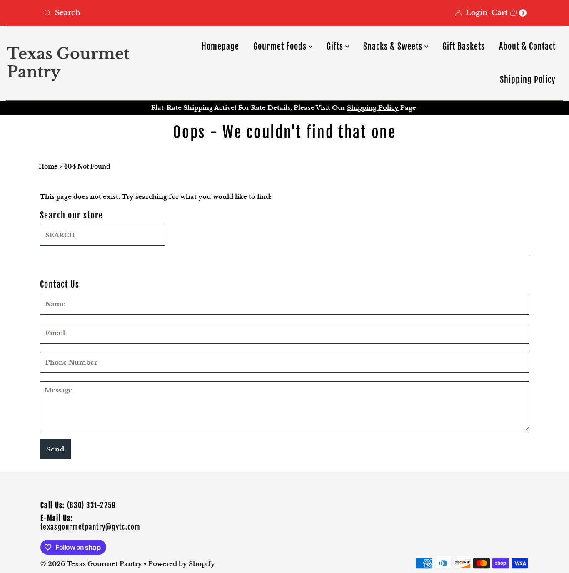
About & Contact (527, 46)
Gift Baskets (463, 46)
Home (48, 166)
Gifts (336, 46)
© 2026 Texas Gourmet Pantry (91, 564)
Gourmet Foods (281, 46)
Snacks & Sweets (393, 46)
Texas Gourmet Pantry (68, 63)
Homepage (220, 46)
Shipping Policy (528, 79)
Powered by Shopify (181, 564)
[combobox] (160, 13)
